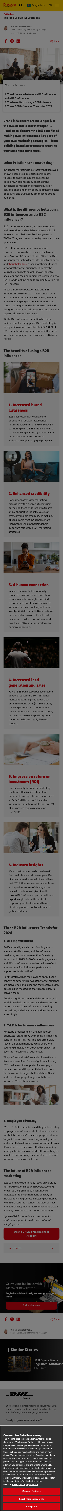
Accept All (31, 1506)
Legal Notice (32, 1484)
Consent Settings (31, 1491)
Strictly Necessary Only (31, 1499)
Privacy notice (18, 1484)
